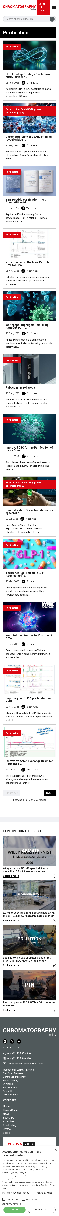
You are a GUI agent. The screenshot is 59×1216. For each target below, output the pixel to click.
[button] (4, 1193)
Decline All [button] (41, 1209)
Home (6, 1106)
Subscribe (8, 1117)
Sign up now (42, 7)
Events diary (10, 1125)
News (6, 1113)
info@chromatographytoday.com (25, 1063)
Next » (49, 793)
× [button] (55, 1150)
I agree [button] (14, 1209)
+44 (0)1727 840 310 (19, 1058)
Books (6, 1132)
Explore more (11, 875)
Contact (7, 1129)
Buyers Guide (10, 1110)
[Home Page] (19, 7)
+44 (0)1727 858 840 (19, 1053)
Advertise (8, 1121)
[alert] (29, 1181)
